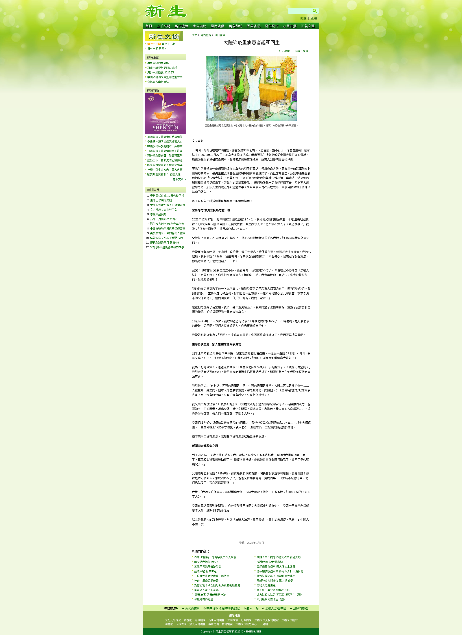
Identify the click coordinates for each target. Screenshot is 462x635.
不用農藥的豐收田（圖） (271, 599)
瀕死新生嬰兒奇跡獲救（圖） (274, 590)
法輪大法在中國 (275, 608)
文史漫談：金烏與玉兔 (163, 209)
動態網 (188, 620)
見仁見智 (272, 26)
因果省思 (254, 26)
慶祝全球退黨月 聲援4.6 (164, 242)
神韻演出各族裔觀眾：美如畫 (164, 146)
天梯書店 (181, 624)
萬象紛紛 (236, 26)
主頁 (194, 35)
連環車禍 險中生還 (205, 571)
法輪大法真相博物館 (266, 620)
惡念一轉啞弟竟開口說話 (162, 67)
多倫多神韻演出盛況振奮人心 (164, 141)
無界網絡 (200, 620)
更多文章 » (179, 179)
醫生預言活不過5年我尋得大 (167, 223)
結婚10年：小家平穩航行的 (166, 237)
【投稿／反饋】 (301, 50)
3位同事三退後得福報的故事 (167, 247)
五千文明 (163, 26)
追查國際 (246, 620)
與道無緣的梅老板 (158, 63)
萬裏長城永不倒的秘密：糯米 (167, 233)
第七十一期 (168, 43)
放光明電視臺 (197, 624)
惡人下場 (252, 608)
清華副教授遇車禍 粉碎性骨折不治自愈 (280, 571)
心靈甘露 (290, 26)
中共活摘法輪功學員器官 (223, 608)
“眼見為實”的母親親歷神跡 (210, 594)
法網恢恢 (232, 620)
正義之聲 (308, 26)
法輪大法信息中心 (246, 624)
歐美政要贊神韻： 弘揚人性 (163, 174)
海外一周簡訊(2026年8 (160, 72)
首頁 (148, 26)
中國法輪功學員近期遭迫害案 (164, 77)
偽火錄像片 (192, 608)
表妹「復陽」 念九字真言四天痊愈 (215, 557)
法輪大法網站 (289, 620)
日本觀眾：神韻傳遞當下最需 (164, 150)
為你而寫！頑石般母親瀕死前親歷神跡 (217, 585)
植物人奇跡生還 (266, 585)
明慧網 (169, 624)
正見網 (264, 624)
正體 (314, 18)
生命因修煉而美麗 (161, 200)
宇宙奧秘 (199, 26)
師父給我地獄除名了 (206, 561)
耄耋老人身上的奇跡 (206, 590)
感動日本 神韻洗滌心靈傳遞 (164, 160)
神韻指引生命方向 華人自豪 (164, 169)
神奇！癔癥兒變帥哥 (206, 580)
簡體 (303, 18)
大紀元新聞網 (173, 620)
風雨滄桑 (218, 26)
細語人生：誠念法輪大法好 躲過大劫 (279, 557)
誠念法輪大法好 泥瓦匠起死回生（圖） (280, 594)
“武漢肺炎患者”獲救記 (270, 561)
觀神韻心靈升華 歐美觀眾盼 (164, 155)
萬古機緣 (181, 26)
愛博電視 (227, 624)
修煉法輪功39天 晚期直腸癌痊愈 (276, 575)
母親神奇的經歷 (203, 599)
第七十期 (153, 48)
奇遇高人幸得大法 (158, 81)
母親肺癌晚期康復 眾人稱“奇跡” (275, 580)
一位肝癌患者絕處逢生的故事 (211, 575)
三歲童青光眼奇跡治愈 (207, 566)
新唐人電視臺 (216, 620)
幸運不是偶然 (158, 214)
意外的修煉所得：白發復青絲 (167, 205)
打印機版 (284, 50)
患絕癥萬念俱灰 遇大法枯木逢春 (276, 566)
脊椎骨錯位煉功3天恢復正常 (167, 195)
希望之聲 (213, 624)
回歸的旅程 (300, 608)
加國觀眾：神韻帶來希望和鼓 (164, 136)
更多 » (162, 48)
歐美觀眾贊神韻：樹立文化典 (164, 165)
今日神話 (219, 35)
